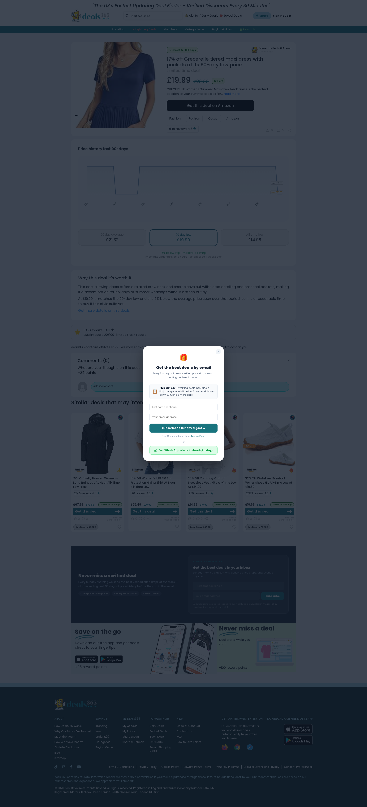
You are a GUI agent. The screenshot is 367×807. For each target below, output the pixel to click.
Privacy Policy (198, 436)
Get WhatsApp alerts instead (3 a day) (186, 450)
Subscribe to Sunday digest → (183, 428)
